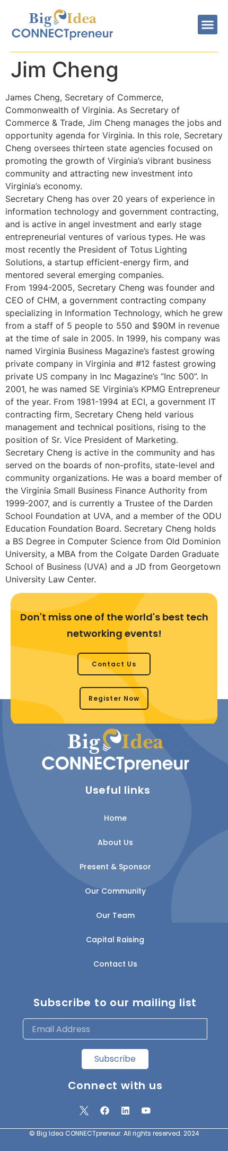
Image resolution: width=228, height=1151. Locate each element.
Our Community (115, 891)
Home (115, 818)
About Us (115, 842)
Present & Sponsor (115, 866)
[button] (208, 25)
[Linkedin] (126, 1110)
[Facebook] (105, 1110)
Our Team (115, 915)
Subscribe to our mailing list (115, 1002)
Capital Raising (115, 939)
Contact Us (115, 964)
